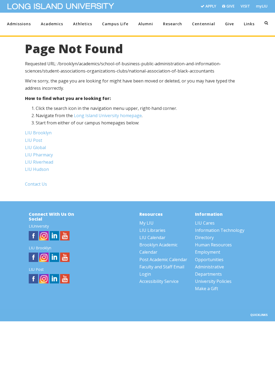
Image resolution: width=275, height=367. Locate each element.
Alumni (145, 23)
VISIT (245, 6)
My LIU (146, 223)
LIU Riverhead (39, 162)
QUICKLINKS (259, 315)
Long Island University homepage (108, 115)
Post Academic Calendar (163, 259)
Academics (52, 23)
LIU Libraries (152, 230)
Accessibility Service (159, 281)
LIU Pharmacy (39, 155)
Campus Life (115, 23)
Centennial (203, 23)
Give (229, 23)
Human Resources (213, 245)
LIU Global (35, 147)
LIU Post (33, 140)
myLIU (261, 6)
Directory (204, 237)
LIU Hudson (37, 169)
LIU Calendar (152, 237)
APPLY (210, 6)
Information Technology (219, 230)
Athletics (82, 23)
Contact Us (36, 184)
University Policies (213, 281)
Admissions (19, 23)
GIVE (230, 6)
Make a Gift (206, 289)
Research (172, 23)
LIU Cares (205, 223)
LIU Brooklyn (38, 133)
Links (249, 23)
